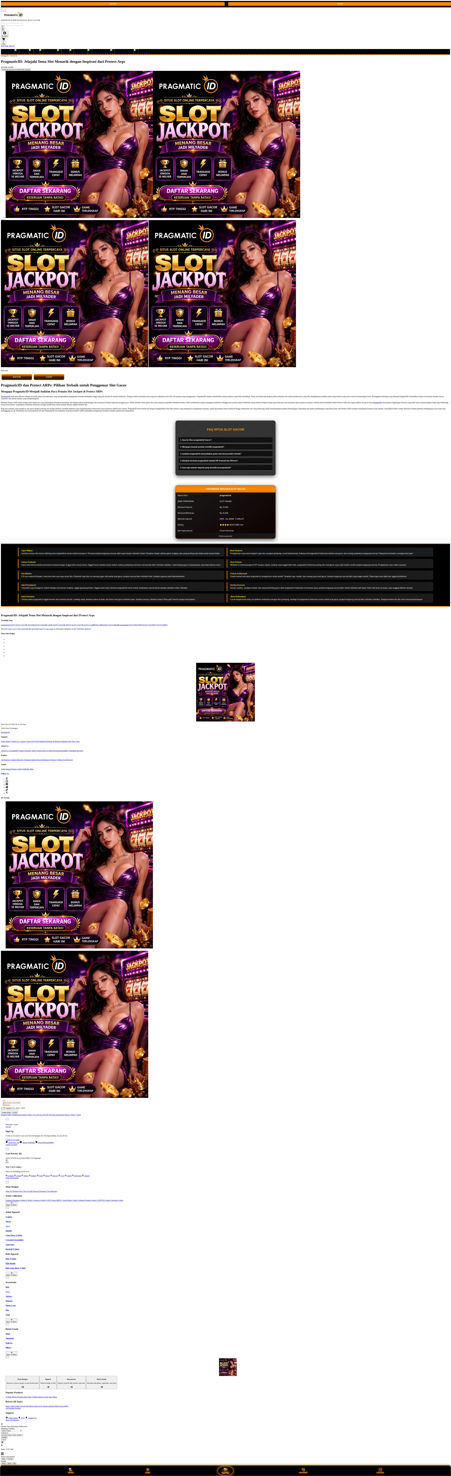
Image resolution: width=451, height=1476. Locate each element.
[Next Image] (2, 219)
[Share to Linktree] (7, 646)
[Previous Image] (4, 219)
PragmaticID (5, 396)
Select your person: (8, 1457)
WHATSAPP (303, 1473)
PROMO (71, 1473)
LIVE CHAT (380, 1473)
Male (3, 1459)
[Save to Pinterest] (7, 649)
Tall (14, 1463)
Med (9, 1463)
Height (3, 1461)
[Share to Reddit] (7, 653)
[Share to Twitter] (7, 639)
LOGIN (49, 377)
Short (4, 1463)
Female (10, 1459)
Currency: (4, 1433)
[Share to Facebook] (7, 643)
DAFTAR (112, 4)
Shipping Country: (8, 1429)
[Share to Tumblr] (7, 656)
